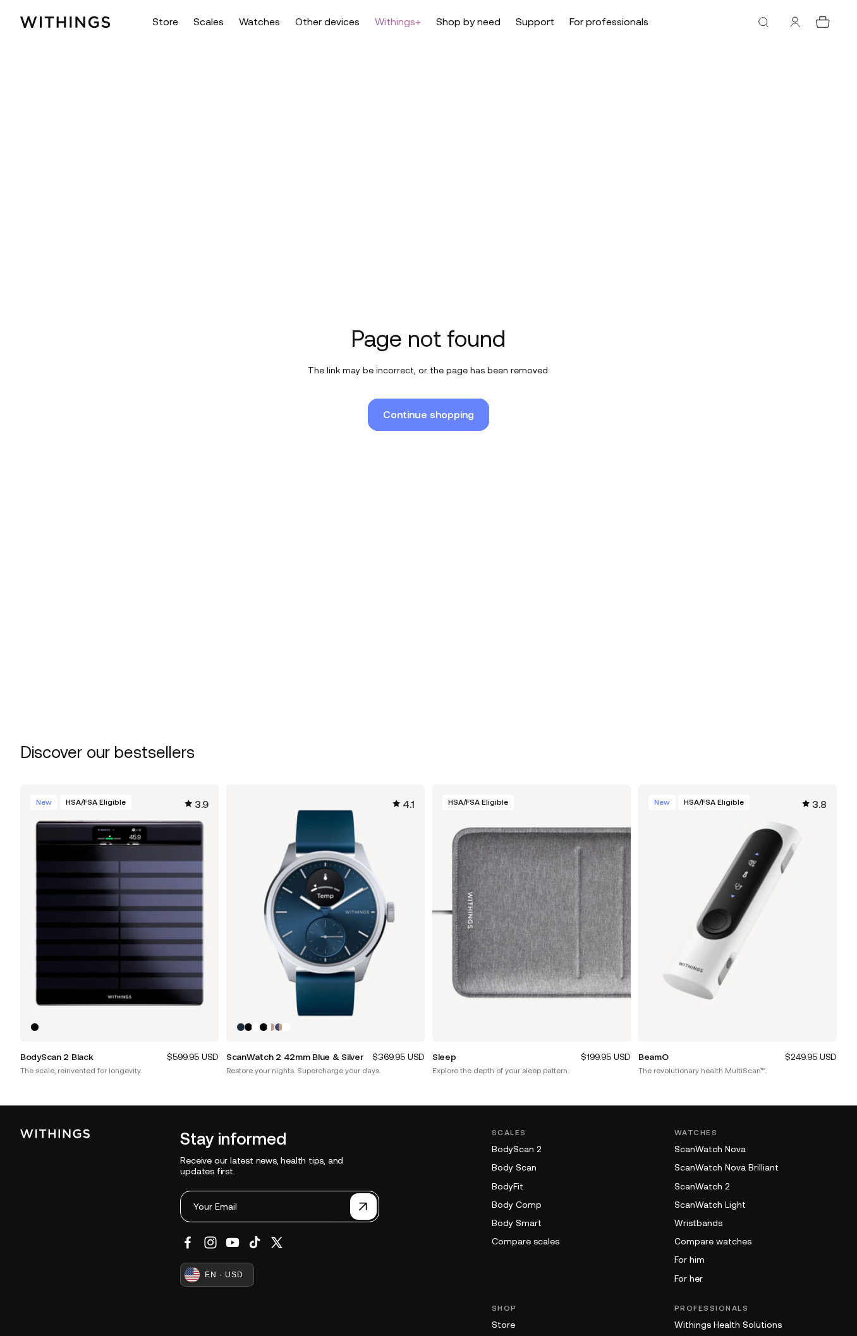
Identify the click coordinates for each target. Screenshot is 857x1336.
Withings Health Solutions (728, 1325)
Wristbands (698, 1223)
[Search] (763, 22)
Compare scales (525, 1241)
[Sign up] (363, 1206)
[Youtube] (232, 1242)
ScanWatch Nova (710, 1149)
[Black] (34, 1027)
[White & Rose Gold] (271, 1027)
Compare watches (712, 1241)
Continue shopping (428, 414)
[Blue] (240, 1027)
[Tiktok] (254, 1242)
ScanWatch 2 (701, 1186)
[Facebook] (187, 1242)
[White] (256, 1027)
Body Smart (517, 1223)
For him (689, 1260)
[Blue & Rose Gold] (278, 1027)
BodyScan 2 (516, 1149)
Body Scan (514, 1167)
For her (688, 1278)
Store (503, 1325)
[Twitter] (276, 1242)
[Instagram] (210, 1242)
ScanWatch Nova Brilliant (726, 1167)
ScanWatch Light (710, 1205)
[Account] (795, 22)
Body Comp (517, 1205)
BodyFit (507, 1186)
